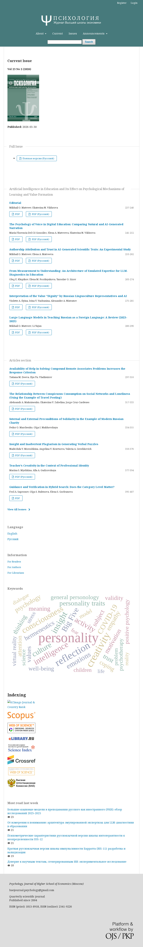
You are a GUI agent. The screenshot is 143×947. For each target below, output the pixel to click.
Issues (73, 33)
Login (134, 2)
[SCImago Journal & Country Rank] (71, 704)
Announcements (94, 33)
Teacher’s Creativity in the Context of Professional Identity (49, 465)
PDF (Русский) (40, 214)
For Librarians (15, 572)
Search (89, 41)
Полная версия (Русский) (38, 158)
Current (57, 33)
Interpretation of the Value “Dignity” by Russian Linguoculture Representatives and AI (68, 296)
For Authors (14, 567)
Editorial (15, 203)
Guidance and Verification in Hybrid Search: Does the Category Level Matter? (62, 487)
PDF (17, 214)
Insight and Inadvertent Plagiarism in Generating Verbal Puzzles (53, 444)
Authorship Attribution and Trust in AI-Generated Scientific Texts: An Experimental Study (70, 249)
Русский (12, 539)
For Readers (14, 561)
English (12, 533)
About (40, 33)
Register (121, 2)
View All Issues (16, 509)
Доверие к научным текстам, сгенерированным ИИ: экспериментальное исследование (66, 861)
